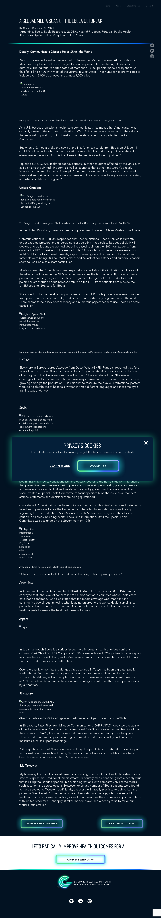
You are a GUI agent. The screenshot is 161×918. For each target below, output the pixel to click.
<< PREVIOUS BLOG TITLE (41, 824)
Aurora (136, 230)
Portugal (107, 31)
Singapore (26, 35)
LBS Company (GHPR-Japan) (71, 653)
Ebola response (54, 31)
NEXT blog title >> (122, 824)
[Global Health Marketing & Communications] (24, 8)
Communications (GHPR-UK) (37, 239)
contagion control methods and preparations (109, 681)
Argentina (26, 31)
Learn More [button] (60, 466)
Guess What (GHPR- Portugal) (95, 367)
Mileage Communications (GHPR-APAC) (85, 725)
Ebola (38, 31)
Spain (38, 35)
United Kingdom (54, 35)
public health (123, 31)
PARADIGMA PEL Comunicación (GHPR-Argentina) (103, 591)
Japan (96, 31)
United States (75, 35)
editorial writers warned (45, 60)
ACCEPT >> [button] (98, 466)
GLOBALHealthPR (78, 31)
